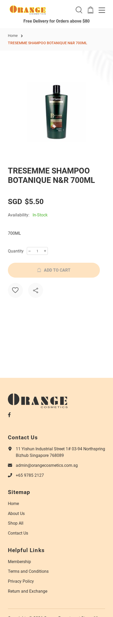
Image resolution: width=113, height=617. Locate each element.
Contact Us (18, 533)
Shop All (15, 523)
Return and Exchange (27, 591)
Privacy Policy (21, 581)
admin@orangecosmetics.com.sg (47, 465)
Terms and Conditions (28, 571)
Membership (19, 561)
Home (13, 35)
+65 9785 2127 (30, 475)
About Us (16, 513)
